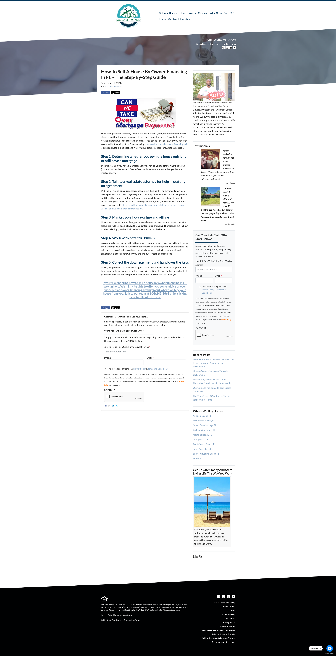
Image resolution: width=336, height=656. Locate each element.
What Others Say (218, 13)
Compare (203, 13)
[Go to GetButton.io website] (330, 653)
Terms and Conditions (158, 368)
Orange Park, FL (201, 439)
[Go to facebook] (329, 648)
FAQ (232, 13)
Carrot (137, 620)
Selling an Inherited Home (223, 642)
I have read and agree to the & (138, 368)
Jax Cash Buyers (112, 86)
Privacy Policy (139, 368)
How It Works (188, 13)
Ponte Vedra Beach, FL (204, 444)
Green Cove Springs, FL (204, 425)
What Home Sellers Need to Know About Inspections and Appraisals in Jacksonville (214, 363)
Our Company (229, 43)
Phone (107, 357)
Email (150, 357)
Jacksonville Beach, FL (204, 430)
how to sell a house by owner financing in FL (167, 144)
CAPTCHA (109, 389)
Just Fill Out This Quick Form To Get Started (127, 346)
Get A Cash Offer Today (208, 43)
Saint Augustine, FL (203, 448)
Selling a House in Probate (223, 634)
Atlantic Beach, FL (202, 415)
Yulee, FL (197, 458)
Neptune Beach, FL (202, 434)
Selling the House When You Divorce (218, 638)
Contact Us (165, 18)
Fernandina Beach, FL (204, 420)
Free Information (181, 18)
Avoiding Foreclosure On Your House (218, 630)
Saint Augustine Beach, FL (206, 453)
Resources (230, 618)
